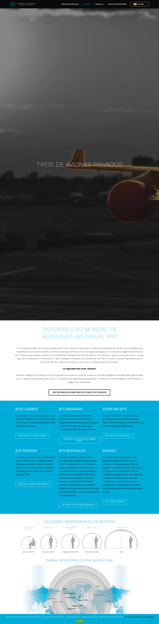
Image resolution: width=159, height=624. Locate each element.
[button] (80, 4)
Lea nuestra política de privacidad (138, 617)
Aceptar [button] (80, 621)
